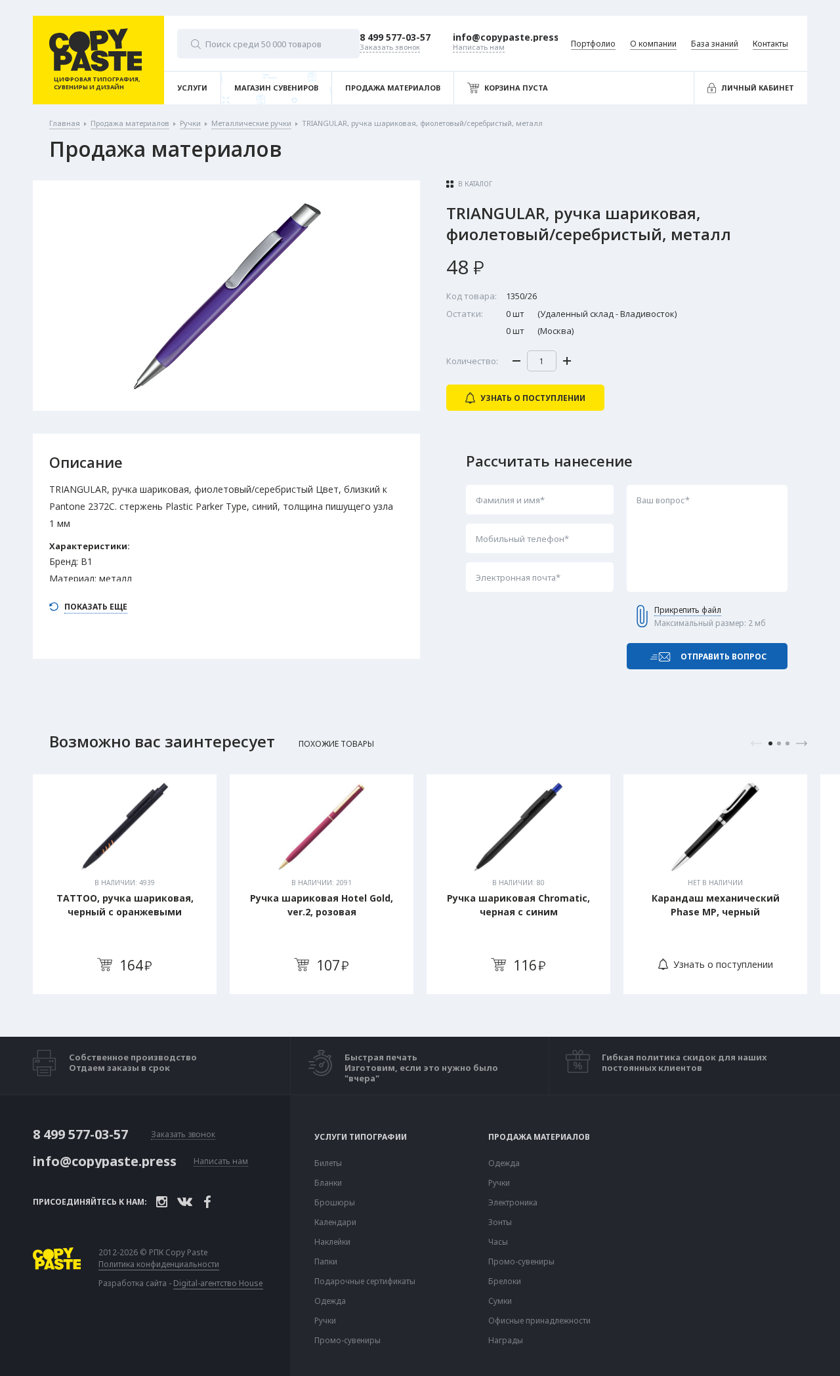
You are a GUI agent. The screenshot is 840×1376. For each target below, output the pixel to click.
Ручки (325, 1321)
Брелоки (504, 1281)
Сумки (500, 1301)
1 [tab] (770, 743)
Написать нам (221, 1162)
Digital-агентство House (218, 1283)
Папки (325, 1262)
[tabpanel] (125, 884)
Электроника (512, 1203)
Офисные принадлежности (539, 1321)
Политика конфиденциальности (158, 1264)
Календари (335, 1222)
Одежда (330, 1301)
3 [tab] (787, 743)
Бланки (328, 1183)
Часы (498, 1242)
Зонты (500, 1222)
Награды (505, 1340)
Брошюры (334, 1203)
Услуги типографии (360, 1137)
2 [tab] (779, 743)
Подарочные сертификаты (364, 1281)
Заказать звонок (183, 1135)
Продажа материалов (539, 1137)
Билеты (328, 1163)
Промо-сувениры (347, 1340)
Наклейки (332, 1242)
